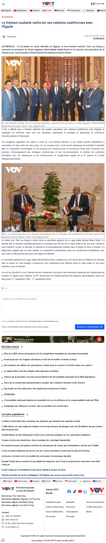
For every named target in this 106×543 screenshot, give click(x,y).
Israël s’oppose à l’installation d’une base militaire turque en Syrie (34, 470)
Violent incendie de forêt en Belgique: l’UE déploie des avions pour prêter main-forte (43, 475)
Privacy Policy (36, 321)
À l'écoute (70, 516)
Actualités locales (53, 502)
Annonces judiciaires (95, 502)
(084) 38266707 (11, 520)
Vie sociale (50, 516)
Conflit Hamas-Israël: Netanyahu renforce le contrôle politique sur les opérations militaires (46, 435)
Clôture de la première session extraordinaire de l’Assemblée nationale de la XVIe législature (49, 377)
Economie (70, 507)
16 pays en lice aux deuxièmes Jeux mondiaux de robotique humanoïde (36, 440)
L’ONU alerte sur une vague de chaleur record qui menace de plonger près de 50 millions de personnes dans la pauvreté (52, 428)
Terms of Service (49, 321)
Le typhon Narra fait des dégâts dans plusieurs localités (31, 371)
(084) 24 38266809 (13, 516)
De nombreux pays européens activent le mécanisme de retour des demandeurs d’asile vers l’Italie (50, 445)
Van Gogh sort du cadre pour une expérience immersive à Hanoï (35, 388)
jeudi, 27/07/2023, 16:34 (94, 36)
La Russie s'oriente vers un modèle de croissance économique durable (36, 456)
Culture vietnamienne (55, 507)
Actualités (7, 16)
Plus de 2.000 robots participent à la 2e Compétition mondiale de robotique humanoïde (46, 353)
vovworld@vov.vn (12, 527)
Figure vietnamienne (54, 512)
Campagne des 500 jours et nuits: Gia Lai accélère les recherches (36, 406)
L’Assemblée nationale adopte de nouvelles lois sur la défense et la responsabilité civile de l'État (51, 400)
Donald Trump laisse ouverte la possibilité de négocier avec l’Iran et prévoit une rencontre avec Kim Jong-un (51, 463)
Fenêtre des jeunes (94, 507)
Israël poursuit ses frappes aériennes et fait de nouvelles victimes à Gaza (40, 359)
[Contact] (3, 540)
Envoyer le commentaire (88, 327)
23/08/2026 (9, 394)
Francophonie (72, 512)
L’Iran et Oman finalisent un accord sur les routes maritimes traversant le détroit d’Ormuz (46, 451)
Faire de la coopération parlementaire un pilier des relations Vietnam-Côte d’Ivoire (44, 383)
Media (89, 512)
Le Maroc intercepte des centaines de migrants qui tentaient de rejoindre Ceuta (41, 421)
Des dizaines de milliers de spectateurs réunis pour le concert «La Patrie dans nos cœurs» (48, 365)
